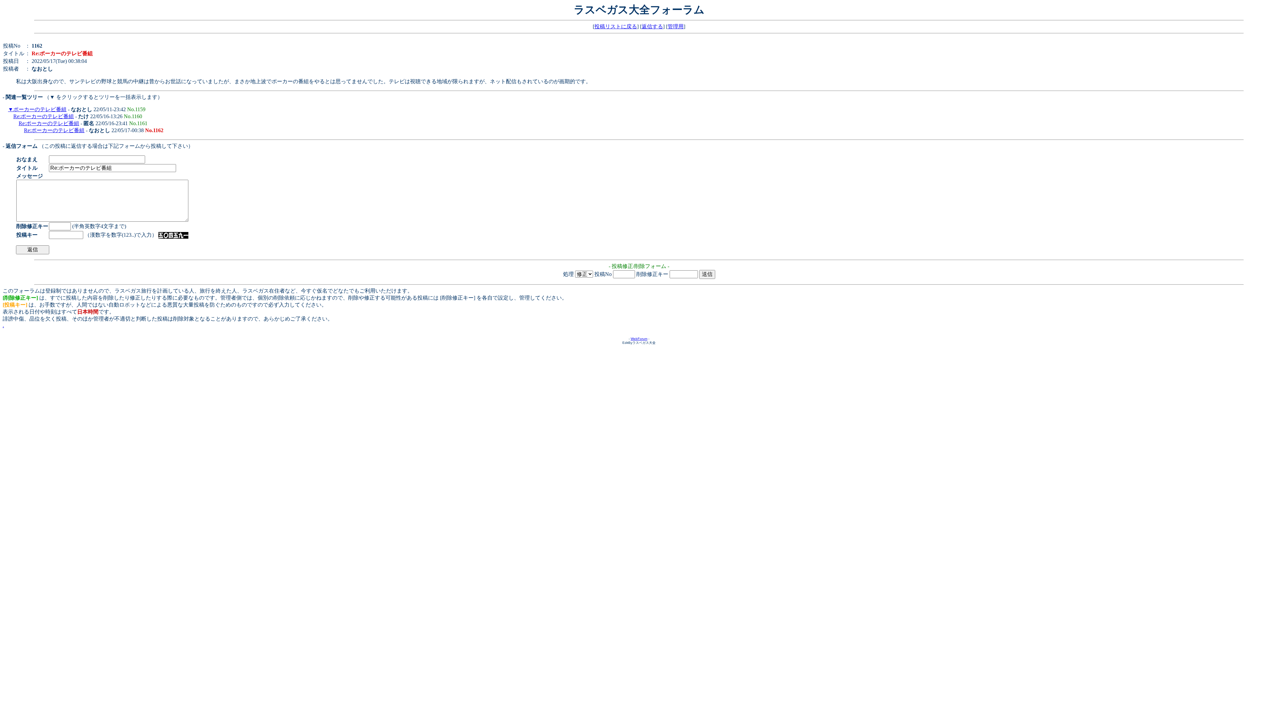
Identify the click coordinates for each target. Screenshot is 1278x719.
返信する (652, 26)
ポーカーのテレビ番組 (40, 109)
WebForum (639, 339)
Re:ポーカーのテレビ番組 (43, 116)
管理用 (676, 26)
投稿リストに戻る (615, 26)
